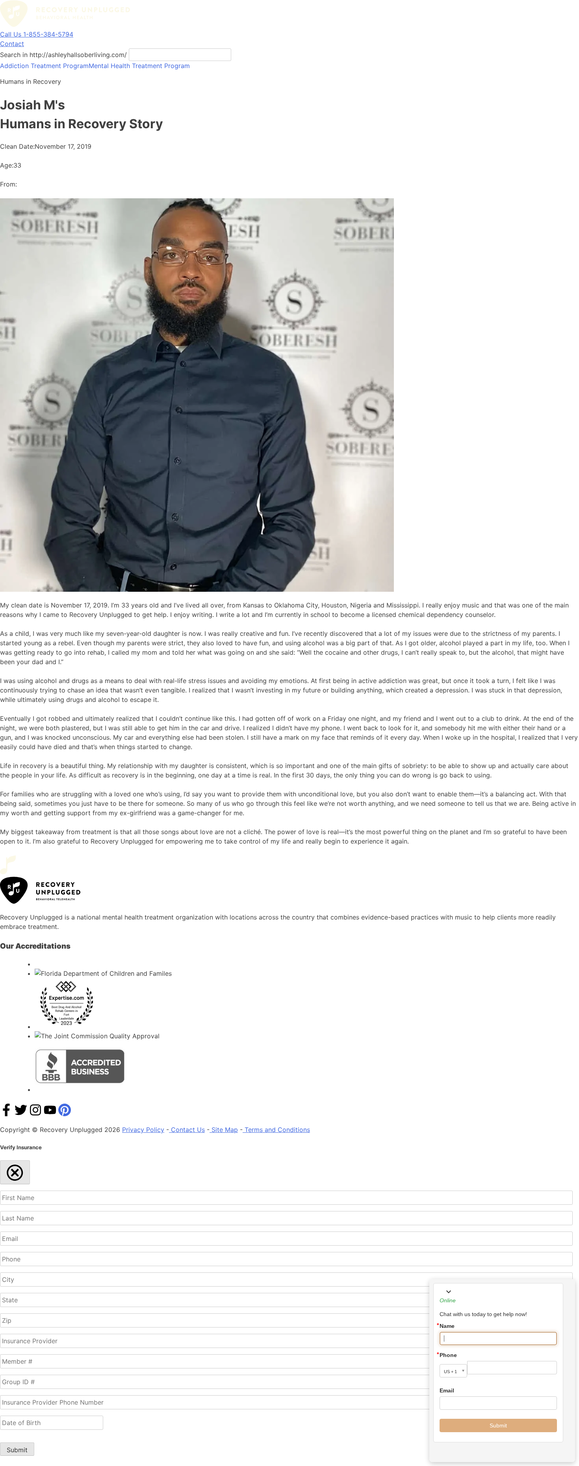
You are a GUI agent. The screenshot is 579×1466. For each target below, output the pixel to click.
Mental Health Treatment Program (139, 66)
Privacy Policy (143, 1130)
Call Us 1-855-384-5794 (36, 34)
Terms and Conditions (276, 1130)
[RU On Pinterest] (64, 1114)
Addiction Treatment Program (44, 66)
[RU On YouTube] (50, 1114)
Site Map (224, 1130)
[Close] (15, 1172)
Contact (12, 44)
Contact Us (187, 1130)
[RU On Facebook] (6, 1114)
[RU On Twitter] (21, 1114)
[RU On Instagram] (35, 1114)
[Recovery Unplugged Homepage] (65, 25)
